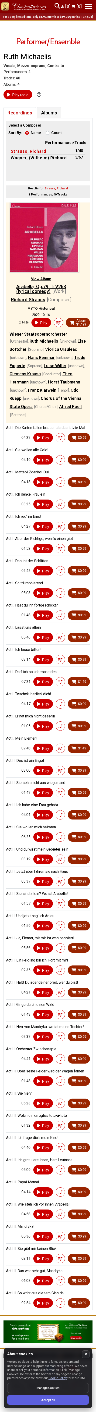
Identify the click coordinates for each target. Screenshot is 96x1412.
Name (36, 133)
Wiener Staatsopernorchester (38, 334)
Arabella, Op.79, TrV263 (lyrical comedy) (41, 289)
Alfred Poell (70, 406)
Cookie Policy (57, 1378)
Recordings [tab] (19, 113)
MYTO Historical (41, 308)
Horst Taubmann (64, 382)
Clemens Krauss (25, 373)
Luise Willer (55, 365)
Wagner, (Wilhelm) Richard (39, 157)
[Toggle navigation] (88, 6)
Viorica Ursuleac (61, 349)
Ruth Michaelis (44, 341)
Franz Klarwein (42, 390)
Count (56, 133)
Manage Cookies (48, 1388)
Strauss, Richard (28, 151)
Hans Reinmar (41, 357)
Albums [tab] (49, 113)
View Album (41, 279)
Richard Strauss (28, 299)
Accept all (48, 1400)
